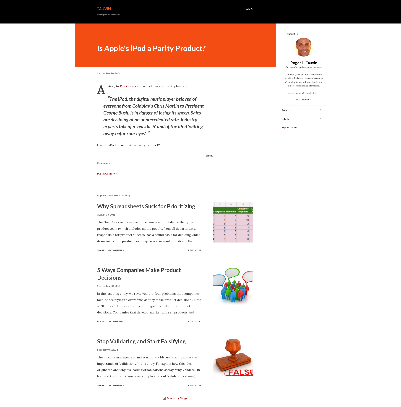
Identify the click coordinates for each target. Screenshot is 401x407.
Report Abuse (289, 127)
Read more (194, 250)
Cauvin (103, 8)
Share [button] (209, 155)
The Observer (130, 86)
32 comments (115, 250)
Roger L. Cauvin (303, 62)
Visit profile (303, 99)
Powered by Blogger (177, 398)
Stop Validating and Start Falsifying (141, 341)
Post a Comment (107, 173)
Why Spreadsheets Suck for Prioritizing (146, 206)
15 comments (115, 385)
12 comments (115, 321)
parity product (147, 145)
